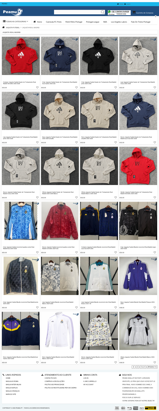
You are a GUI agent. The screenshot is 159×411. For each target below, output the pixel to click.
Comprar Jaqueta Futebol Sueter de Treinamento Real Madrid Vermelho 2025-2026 (19, 82)
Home (121, 4)
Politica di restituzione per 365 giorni (60, 388)
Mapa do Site (11, 394)
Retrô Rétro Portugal (73, 22)
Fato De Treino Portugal (140, 22)
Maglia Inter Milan (13, 384)
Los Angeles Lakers (119, 22)
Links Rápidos (13, 375)
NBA (105, 22)
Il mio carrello (89, 381)
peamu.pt (19, 408)
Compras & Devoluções (54, 381)
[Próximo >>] (152, 367)
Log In (128, 4)
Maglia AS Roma (12, 381)
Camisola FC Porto (53, 22)
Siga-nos (127, 375)
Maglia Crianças (13, 391)
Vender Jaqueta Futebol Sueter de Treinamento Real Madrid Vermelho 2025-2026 (136, 192)
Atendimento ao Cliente (58, 375)
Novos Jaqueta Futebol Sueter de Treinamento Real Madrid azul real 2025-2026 (136, 137)
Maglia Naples (12, 388)
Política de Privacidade (54, 384)
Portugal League (92, 22)
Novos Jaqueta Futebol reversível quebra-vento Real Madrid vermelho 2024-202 (58, 247)
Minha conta (90, 375)
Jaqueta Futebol (13, 28)
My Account (88, 384)
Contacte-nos (51, 378)
